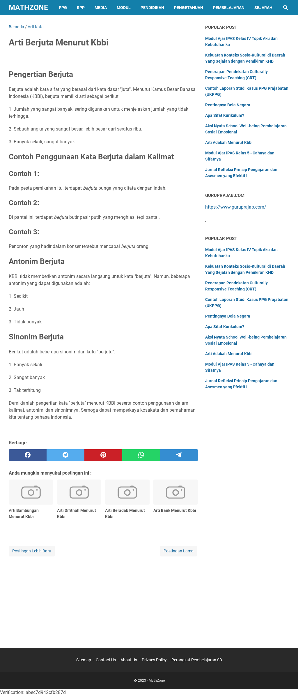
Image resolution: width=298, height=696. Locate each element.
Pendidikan (152, 7)
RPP (81, 7)
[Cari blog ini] (285, 7)
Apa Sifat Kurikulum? (224, 115)
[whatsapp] (141, 455)
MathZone (28, 7)
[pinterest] (103, 455)
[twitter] (65, 455)
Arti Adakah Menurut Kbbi (229, 142)
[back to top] (286, 683)
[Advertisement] (103, 598)
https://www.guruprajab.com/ (235, 207)
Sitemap (83, 660)
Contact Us (106, 660)
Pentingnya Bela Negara (227, 105)
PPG (63, 7)
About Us (128, 660)
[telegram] (179, 455)
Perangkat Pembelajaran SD (196, 660)
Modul (124, 7)
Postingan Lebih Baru (31, 551)
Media (101, 7)
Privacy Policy (154, 660)
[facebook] (28, 455)
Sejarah (263, 7)
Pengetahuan (188, 7)
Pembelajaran (228, 7)
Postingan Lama (179, 551)
